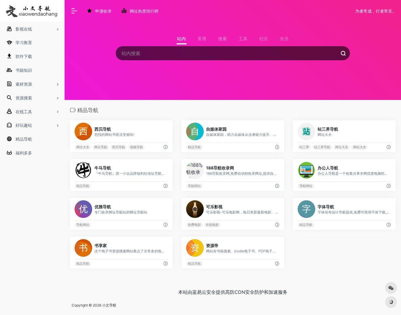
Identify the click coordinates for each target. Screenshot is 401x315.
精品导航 (194, 147)
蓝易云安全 (204, 292)
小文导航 (109, 305)
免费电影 (194, 225)
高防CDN (235, 292)
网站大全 (359, 147)
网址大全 (82, 147)
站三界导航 (322, 147)
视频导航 (136, 147)
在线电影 (212, 225)
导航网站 (194, 186)
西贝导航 (118, 147)
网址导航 (100, 147)
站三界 (304, 147)
